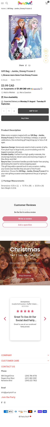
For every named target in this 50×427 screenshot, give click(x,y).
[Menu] (2, 3)
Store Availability (11, 97)
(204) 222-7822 (31, 381)
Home (3, 8)
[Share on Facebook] (26, 65)
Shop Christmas (25, 276)
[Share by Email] (29, 65)
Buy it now (25, 118)
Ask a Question (25, 92)
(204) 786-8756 (31, 376)
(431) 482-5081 (31, 378)
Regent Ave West (7, 378)
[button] (46, 3)
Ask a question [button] (25, 225)
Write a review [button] (25, 219)
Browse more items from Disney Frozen (20, 75)
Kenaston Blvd (6, 381)
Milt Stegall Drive (7, 376)
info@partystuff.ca (8, 392)
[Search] (6, 3)
